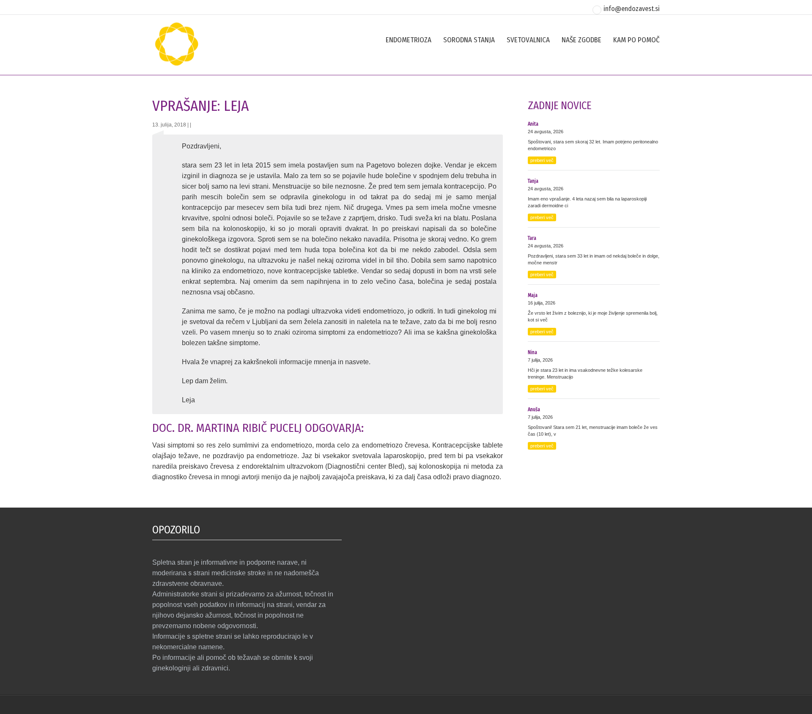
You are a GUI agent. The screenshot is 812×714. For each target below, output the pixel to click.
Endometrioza (408, 40)
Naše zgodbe (581, 40)
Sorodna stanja (469, 40)
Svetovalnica (528, 40)
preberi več (542, 160)
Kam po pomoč (636, 40)
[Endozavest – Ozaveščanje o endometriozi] (176, 65)
